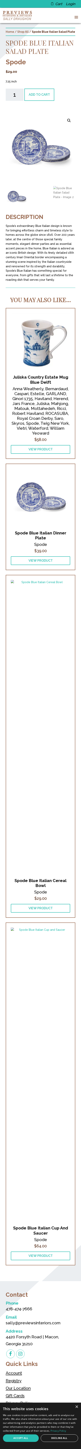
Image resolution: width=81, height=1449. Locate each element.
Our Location (18, 1388)
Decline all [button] (59, 1438)
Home (10, 31)
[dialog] (40, 1426)
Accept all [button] (20, 1438)
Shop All (23, 31)
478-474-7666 (19, 1308)
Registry (13, 1380)
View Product (41, 449)
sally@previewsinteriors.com (33, 1322)
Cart (58, 4)
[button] (75, 17)
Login (70, 4)
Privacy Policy (58, 1430)
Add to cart (39, 94)
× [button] (76, 1406)
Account (14, 1372)
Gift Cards (15, 1395)
